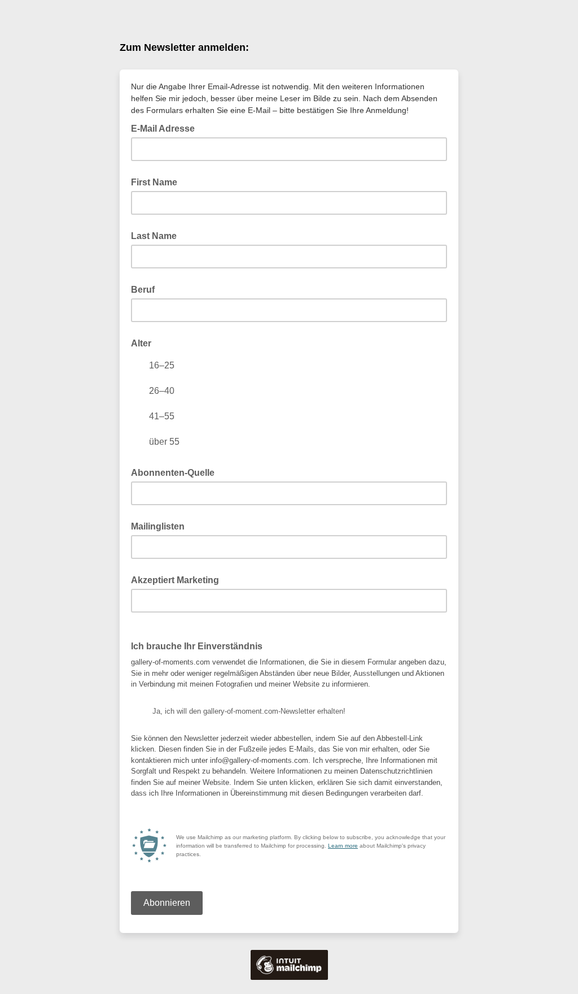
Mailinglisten (158, 526)
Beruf (143, 289)
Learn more (343, 846)
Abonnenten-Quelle (172, 473)
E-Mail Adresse (166, 127)
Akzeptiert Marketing (175, 580)
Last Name (154, 236)
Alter (141, 343)
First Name (154, 182)
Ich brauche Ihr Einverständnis (196, 646)
